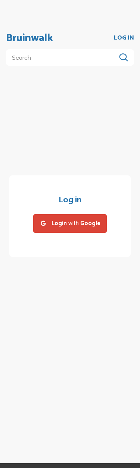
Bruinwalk (29, 38)
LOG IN (124, 38)
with (76, 223)
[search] (62, 57)
